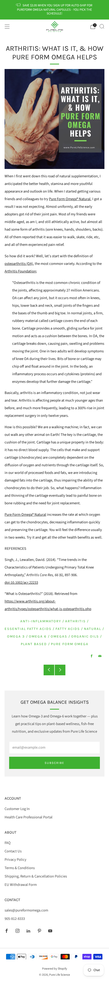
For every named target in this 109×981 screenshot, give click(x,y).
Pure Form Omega (69, 644)
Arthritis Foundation (20, 271)
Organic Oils (85, 636)
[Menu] (7, 26)
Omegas (59, 636)
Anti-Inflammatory (40, 621)
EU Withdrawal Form (21, 884)
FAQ (8, 843)
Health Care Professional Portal (28, 817)
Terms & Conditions (20, 868)
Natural (92, 629)
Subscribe (54, 763)
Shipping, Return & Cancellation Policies (36, 876)
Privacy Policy (15, 859)
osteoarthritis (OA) (19, 263)
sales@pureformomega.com (26, 910)
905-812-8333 (15, 918)
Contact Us (13, 851)
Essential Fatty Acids (28, 629)
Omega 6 (38, 636)
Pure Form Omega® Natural (69, 199)
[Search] (101, 26)
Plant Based (34, 644)
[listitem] (55, 10)
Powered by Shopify (54, 969)
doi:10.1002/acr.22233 (21, 582)
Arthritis (75, 621)
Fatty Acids (68, 629)
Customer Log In (17, 809)
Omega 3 (16, 636)
